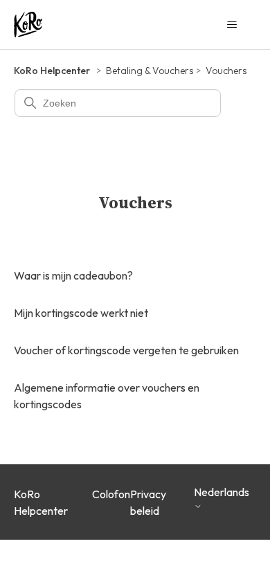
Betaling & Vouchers (149, 70)
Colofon (111, 494)
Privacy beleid (148, 502)
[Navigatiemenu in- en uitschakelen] (232, 25)
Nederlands (221, 492)
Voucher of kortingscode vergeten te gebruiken (126, 350)
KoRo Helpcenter (52, 70)
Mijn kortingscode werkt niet (81, 313)
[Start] (28, 24)
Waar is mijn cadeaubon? (73, 275)
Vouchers (226, 70)
